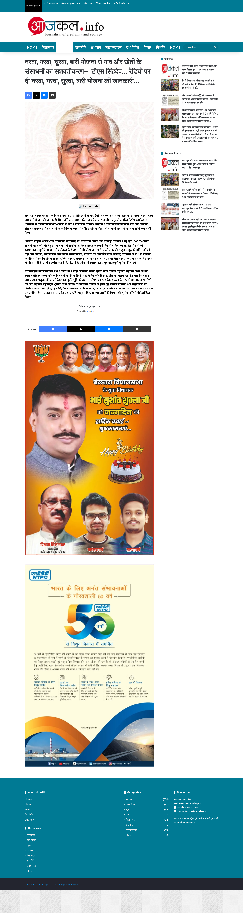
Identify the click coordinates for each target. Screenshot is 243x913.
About (28, 804)
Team (28, 809)
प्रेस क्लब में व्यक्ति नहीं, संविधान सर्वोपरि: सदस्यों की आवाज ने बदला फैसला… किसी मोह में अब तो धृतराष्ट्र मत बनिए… (200, 99)
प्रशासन (96, 47)
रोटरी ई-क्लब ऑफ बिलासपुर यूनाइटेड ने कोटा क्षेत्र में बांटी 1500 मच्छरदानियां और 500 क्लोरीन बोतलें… (198, 84)
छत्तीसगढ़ (65, 47)
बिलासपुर (48, 47)
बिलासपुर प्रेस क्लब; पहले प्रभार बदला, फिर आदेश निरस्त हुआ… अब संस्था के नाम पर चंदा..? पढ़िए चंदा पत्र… (199, 69)
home (175, 47)
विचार (147, 47)
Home (32, 47)
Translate (98, 311)
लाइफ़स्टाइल (113, 47)
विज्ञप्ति (160, 47)
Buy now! (30, 819)
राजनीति (80, 47)
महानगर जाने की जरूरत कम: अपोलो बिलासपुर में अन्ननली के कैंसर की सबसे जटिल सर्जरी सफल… (200, 208)
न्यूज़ (29, 845)
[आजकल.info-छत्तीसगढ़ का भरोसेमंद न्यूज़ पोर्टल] (66, 27)
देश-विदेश (132, 47)
